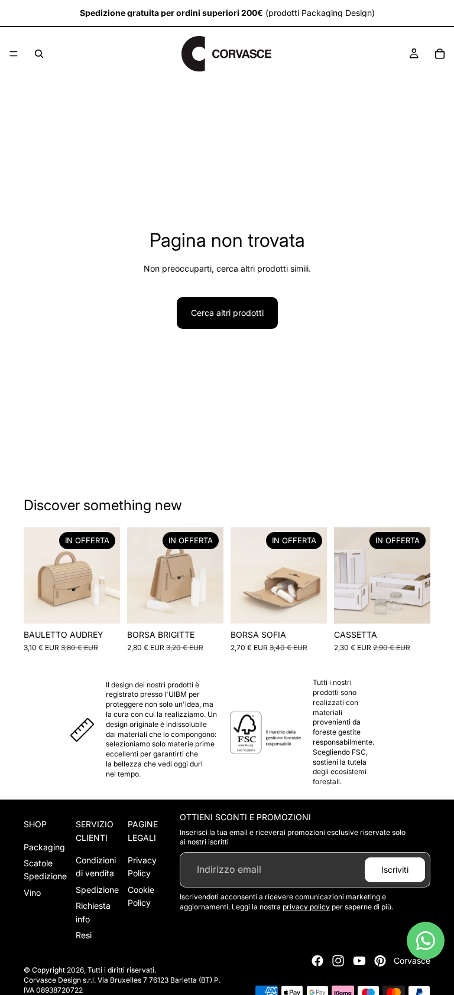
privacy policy (306, 906)
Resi (84, 935)
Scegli (111, 605)
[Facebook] (317, 961)
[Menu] (13, 53)
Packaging (44, 847)
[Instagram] (338, 961)
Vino (32, 893)
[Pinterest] (380, 961)
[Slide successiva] (107, 575)
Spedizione (97, 890)
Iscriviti (394, 869)
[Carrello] (440, 54)
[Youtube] (359, 961)
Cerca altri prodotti (227, 313)
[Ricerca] (39, 54)
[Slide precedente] (37, 575)
